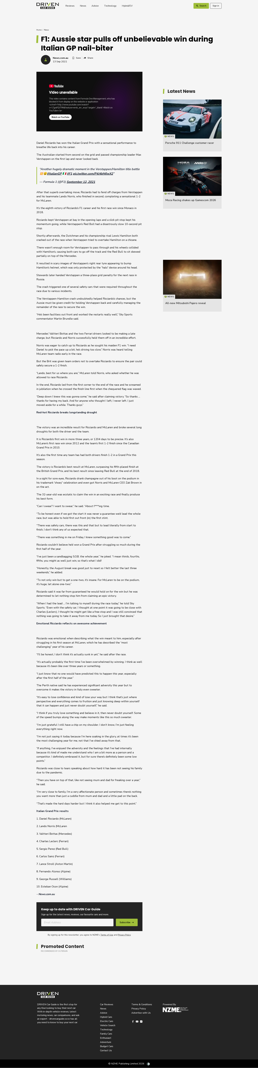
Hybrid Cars (106, 1017)
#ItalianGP (54, 174)
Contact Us (106, 1050)
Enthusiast (105, 1038)
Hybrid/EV (127, 5)
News (83, 5)
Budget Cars (106, 1046)
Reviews (70, 5)
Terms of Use (106, 934)
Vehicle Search (107, 1025)
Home (39, 30)
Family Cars (106, 1033)
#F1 (69, 174)
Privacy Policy (124, 934)
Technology (110, 5)
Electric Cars (106, 1021)
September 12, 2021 (81, 182)
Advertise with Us (141, 1012)
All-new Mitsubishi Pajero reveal (185, 303)
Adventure (105, 1042)
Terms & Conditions (141, 1004)
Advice (95, 5)
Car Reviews (106, 1004)
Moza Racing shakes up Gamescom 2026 (190, 200)
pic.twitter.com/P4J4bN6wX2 (93, 174)
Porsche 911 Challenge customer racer (189, 143)
